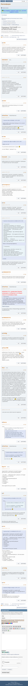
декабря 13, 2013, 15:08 (6, 204)
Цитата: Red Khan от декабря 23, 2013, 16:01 (12, 498)
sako (4, 42)
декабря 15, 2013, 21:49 (6, 274)
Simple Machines (17, 683)
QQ (18, 55)
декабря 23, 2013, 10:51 (6, 424)
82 (15, 37)
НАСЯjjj (5, 333)
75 (6, 37)
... (11, 35)
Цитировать (23, 55)
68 (20, 35)
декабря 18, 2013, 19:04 (6, 349)
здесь (20, 10)
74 (4, 37)
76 (7, 37)
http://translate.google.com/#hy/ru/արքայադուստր (13, 129)
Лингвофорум (6, 4)
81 (14, 37)
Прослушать (3, 654)
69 (21, 35)
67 (19, 35)
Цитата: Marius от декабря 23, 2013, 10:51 (14, 452)
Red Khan (13, 22)
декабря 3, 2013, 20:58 (5, 102)
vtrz (4, 203)
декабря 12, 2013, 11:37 (6, 186)
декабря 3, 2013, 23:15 (5, 117)
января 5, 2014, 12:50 (5, 584)
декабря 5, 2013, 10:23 (5, 158)
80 (12, 37)
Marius (5, 422)
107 (18, 37)
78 (10, 37)
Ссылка (4, 258)
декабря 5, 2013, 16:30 (5, 172)
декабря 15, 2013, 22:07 (6, 288)
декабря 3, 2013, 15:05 (5, 77)
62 (12, 35)
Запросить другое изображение (13, 654)
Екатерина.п (6, 184)
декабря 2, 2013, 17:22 (5, 61)
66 (17, 35)
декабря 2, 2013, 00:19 (5, 44)
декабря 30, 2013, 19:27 (6, 495)
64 (15, 35)
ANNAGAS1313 (7, 272)
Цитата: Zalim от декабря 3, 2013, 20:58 (12, 120)
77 (8, 37)
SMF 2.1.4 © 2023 (11, 683)
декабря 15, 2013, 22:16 (6, 319)
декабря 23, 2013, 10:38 (6, 409)
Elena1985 (5, 348)
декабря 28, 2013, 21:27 (6, 468)
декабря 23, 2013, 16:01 (6, 448)
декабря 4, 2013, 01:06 (5, 138)
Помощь (12, 682)
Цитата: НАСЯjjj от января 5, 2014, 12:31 (12, 587)
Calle (4, 136)
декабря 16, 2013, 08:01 (6, 335)
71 (24, 35)
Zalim (4, 100)
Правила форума (5, 306)
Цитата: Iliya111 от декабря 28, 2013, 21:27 (12, 531)
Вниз (2, 35)
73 (3, 37)
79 (11, 37)
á (1, 624)
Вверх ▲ (15, 682)
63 (13, 35)
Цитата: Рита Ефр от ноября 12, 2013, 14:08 (12, 141)
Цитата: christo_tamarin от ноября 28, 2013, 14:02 (13, 220)
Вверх (2, 604)
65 (16, 35)
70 (23, 35)
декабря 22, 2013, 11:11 (6, 369)
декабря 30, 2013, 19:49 (6, 528)
